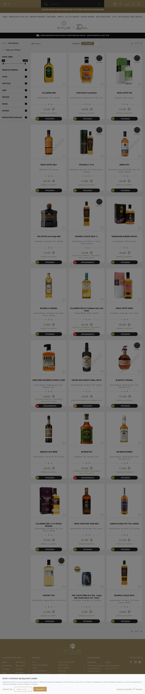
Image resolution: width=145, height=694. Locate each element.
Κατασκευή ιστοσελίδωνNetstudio (129, 689)
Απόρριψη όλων (8, 689)
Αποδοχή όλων (40, 689)
